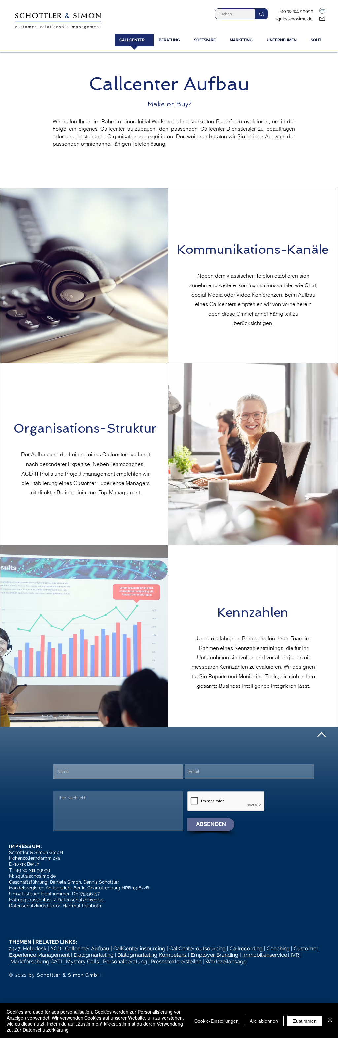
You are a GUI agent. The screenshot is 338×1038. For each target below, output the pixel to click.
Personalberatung (125, 961)
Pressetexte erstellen (176, 961)
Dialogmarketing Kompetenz (152, 955)
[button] (171, 42)
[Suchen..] (261, 14)
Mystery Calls (82, 961)
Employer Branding (214, 955)
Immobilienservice (264, 955)
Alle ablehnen (264, 1021)
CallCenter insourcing (139, 948)
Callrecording (246, 948)
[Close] (330, 1021)
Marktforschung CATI (36, 961)
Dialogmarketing (94, 955)
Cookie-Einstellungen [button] (216, 1021)
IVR (295, 955)
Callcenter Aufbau (88, 948)
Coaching (278, 948)
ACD (55, 948)
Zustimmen (305, 1021)
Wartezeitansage (225, 961)
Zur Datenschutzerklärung (41, 1029)
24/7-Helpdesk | (29, 948)
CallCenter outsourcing (197, 948)
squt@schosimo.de (294, 19)
